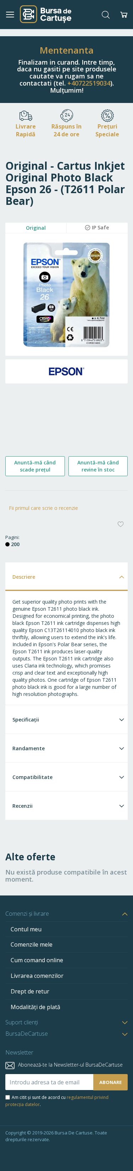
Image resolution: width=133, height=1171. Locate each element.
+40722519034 (88, 83)
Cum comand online (37, 960)
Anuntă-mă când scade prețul (35, 466)
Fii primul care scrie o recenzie (43, 508)
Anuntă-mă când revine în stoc (98, 466)
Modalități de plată (35, 1007)
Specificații (25, 719)
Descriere (23, 576)
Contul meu (26, 929)
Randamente (28, 748)
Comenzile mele (31, 944)
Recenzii (22, 805)
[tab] (66, 576)
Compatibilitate (32, 777)
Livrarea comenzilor (37, 976)
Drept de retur (30, 991)
